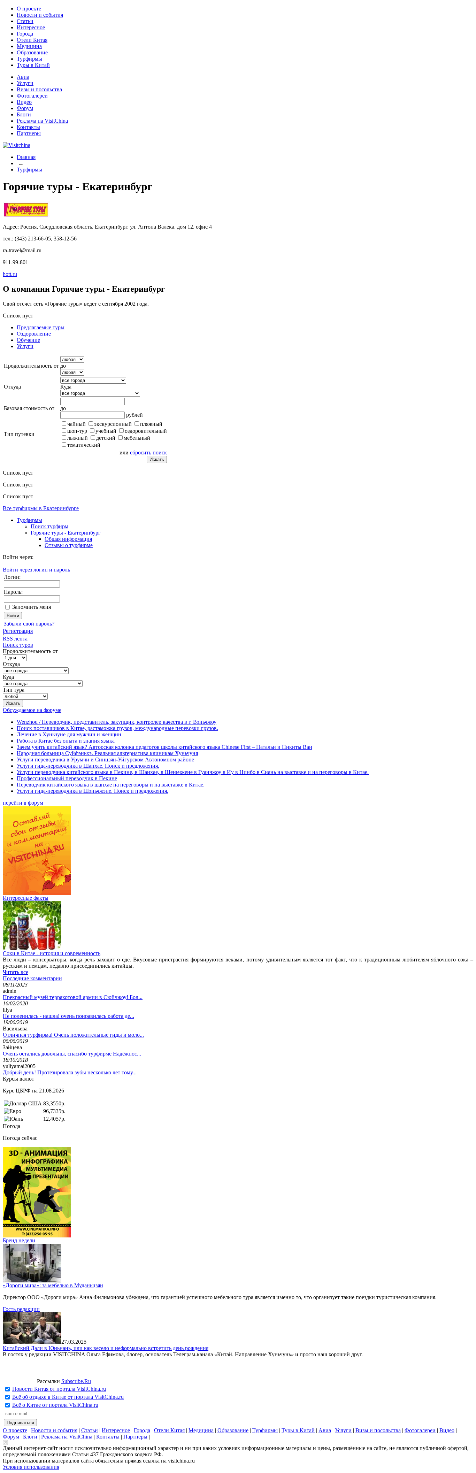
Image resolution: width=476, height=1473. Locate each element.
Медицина (29, 46)
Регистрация (18, 631)
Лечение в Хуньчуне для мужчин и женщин (69, 734)
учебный (105, 431)
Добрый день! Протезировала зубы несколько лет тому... (70, 1072)
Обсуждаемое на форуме (32, 710)
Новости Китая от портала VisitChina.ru (59, 1389)
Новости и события (40, 15)
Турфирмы (29, 59)
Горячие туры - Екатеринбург (66, 533)
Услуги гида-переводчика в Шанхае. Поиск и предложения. (88, 766)
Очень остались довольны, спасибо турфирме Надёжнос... (72, 1054)
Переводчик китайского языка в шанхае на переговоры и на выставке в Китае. (111, 785)
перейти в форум (23, 803)
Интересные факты (25, 898)
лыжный (77, 438)
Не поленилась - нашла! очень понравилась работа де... (68, 1016)
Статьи (25, 21)
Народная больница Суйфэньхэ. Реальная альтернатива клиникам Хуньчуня (107, 753)
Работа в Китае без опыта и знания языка (66, 741)
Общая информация (68, 539)
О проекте (29, 8)
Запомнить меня (31, 607)
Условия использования (31, 1467)
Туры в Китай (33, 65)
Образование (32, 52)
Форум (25, 108)
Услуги (25, 83)
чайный (76, 424)
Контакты (28, 127)
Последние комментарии (32, 978)
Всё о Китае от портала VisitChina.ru (55, 1405)
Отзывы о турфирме (69, 545)
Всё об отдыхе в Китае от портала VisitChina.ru (68, 1397)
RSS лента (15, 639)
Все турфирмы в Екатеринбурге (41, 508)
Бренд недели (19, 1240)
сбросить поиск (148, 452)
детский (105, 438)
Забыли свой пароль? (29, 624)
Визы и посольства (39, 89)
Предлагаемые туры (40, 327)
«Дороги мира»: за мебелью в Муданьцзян (53, 1285)
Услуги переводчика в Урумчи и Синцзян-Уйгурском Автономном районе (105, 759)
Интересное (31, 27)
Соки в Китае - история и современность (51, 953)
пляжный (151, 424)
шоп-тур (77, 431)
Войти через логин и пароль (36, 570)
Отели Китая (32, 40)
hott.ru (10, 274)
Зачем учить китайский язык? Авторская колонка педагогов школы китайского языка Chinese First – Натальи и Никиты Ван (164, 747)
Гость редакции (21, 1309)
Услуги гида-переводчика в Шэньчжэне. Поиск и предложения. (92, 791)
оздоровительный (146, 431)
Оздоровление (34, 334)
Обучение (28, 340)
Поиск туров (18, 645)
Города (25, 34)
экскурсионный (113, 424)
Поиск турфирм (49, 526)
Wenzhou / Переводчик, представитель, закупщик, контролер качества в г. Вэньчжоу (116, 722)
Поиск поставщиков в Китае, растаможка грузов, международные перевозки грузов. (117, 728)
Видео (24, 102)
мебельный (137, 438)
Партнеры (29, 133)
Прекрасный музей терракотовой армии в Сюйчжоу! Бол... (73, 997)
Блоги (24, 114)
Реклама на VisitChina (42, 121)
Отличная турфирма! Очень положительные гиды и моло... (73, 1035)
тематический (83, 445)
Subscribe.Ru (76, 1381)
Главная (26, 157)
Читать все (15, 972)
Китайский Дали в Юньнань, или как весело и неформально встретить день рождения (105, 1348)
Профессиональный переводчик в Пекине (67, 778)
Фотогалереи (32, 96)
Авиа (23, 77)
